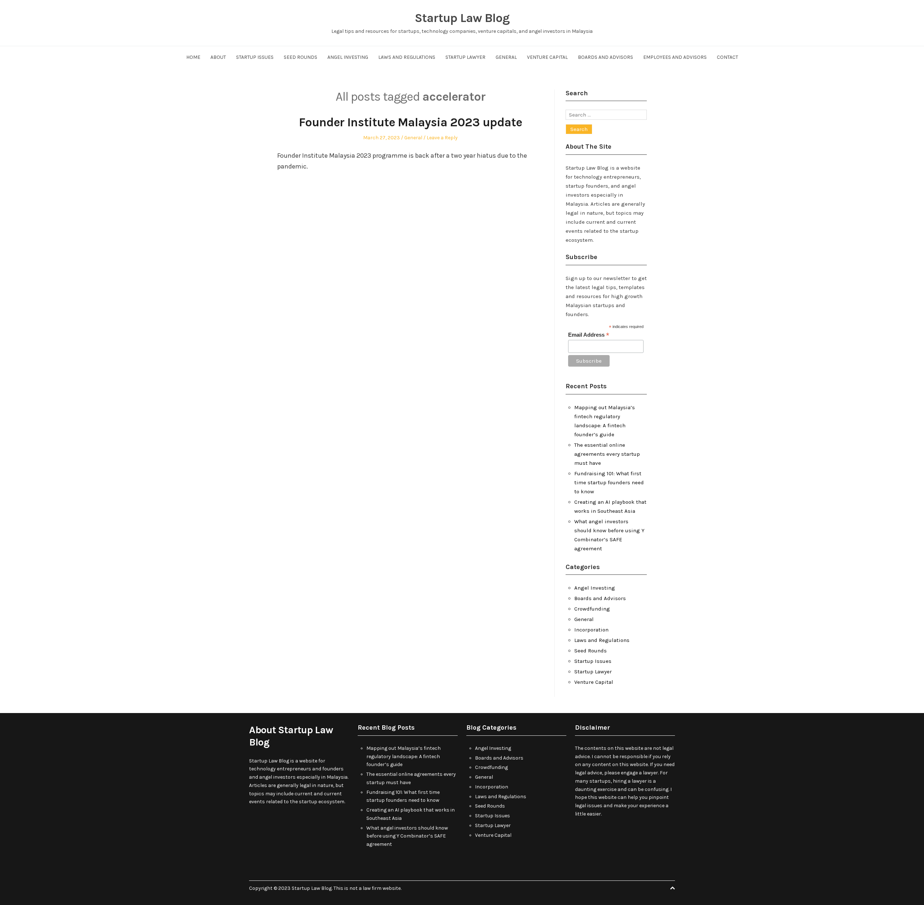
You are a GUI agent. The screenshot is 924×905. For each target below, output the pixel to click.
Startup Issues (255, 57)
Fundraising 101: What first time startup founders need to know (609, 482)
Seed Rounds (300, 57)
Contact (727, 57)
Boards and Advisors (605, 57)
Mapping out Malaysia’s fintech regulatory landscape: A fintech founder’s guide (403, 756)
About (218, 57)
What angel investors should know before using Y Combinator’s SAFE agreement (407, 836)
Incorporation (591, 629)
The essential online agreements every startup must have (607, 454)
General (506, 57)
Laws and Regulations (406, 57)
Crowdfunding (592, 608)
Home (193, 57)
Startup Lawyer (465, 57)
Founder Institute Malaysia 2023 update (410, 122)
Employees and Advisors (675, 57)
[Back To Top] (672, 888)
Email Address (588, 335)
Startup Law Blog (462, 18)
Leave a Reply (442, 138)
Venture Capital (547, 57)
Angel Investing (347, 57)
